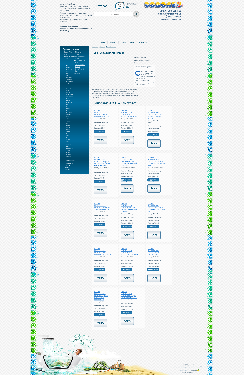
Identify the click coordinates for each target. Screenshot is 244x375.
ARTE (67, 104)
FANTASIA (68, 140)
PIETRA (68, 152)
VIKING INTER (69, 82)
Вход (127, 7)
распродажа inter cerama (69, 95)
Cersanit (66, 167)
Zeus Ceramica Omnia (80, 66)
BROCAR (68, 110)
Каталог (101, 6)
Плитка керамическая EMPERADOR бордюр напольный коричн (129, 295)
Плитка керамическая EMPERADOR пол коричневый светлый (102, 252)
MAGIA (67, 67)
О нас (132, 42)
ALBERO (68, 100)
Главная (95, 47)
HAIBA (77, 73)
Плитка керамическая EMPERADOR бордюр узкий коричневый (102, 207)
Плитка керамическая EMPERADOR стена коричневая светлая (102, 113)
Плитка (102, 47)
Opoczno (67, 170)
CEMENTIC (69, 113)
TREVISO (68, 129)
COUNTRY (68, 115)
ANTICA (68, 98)
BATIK (67, 63)
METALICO (69, 69)
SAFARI (68, 61)
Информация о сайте (188, 372)
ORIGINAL (68, 156)
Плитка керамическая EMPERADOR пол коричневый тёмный (129, 252)
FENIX (67, 65)
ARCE (67, 133)
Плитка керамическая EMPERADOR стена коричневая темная (129, 113)
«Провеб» (194, 370)
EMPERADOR (69, 148)
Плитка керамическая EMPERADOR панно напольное (155, 252)
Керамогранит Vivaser (80, 57)
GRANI (67, 59)
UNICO (67, 136)
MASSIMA (68, 154)
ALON (67, 146)
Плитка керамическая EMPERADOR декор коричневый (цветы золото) (155, 114)
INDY (67, 119)
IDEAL (67, 117)
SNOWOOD (69, 78)
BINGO (67, 108)
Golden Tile (68, 52)
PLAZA (67, 73)
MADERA (68, 144)
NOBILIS (68, 150)
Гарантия (113, 42)
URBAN (68, 131)
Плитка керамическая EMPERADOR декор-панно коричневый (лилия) (129, 208)
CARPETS (68, 88)
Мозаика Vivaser (78, 53)
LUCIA (67, 142)
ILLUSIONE (69, 80)
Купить (100, 139)
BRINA (67, 138)
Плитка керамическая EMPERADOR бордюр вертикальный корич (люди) (156, 161)
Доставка (101, 42)
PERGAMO (68, 125)
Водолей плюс (164, 5)
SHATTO (68, 92)
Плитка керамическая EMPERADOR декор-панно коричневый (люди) (129, 161)
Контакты (142, 42)
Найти (136, 14)
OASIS (67, 71)
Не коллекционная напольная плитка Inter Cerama (70, 162)
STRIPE (67, 75)
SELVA (67, 90)
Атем (65, 54)
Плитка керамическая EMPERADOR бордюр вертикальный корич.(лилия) (156, 208)
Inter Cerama (69, 57)
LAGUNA (68, 121)
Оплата (123, 42)
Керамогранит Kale (80, 61)
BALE (67, 106)
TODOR (68, 127)
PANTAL (68, 84)
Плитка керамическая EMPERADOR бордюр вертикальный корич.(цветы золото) (103, 161)
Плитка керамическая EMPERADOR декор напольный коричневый (101, 296)
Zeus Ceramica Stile (80, 70)
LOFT (67, 123)
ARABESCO (69, 102)
